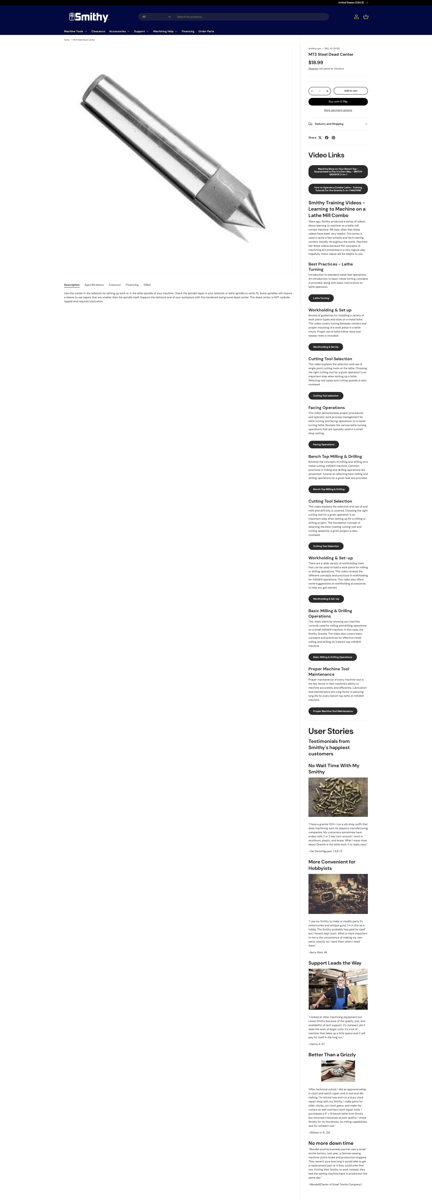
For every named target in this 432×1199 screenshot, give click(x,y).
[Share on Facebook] (326, 137)
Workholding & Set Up (325, 346)
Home (67, 40)
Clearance (98, 31)
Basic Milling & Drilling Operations (332, 657)
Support (139, 31)
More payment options (338, 110)
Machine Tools (73, 31)
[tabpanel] (178, 297)
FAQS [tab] (147, 285)
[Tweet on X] (320, 137)
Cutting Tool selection (326, 395)
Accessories (117, 31)
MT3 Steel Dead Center (84, 40)
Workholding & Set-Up (326, 598)
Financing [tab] (132, 285)
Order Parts (206, 31)
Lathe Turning (321, 298)
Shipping (313, 68)
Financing (188, 31)
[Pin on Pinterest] (333, 137)
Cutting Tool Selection (326, 546)
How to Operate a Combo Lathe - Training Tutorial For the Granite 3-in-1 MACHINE (338, 189)
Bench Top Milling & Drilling (329, 489)
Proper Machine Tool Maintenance (333, 711)
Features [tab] (115, 285)
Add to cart (350, 90)
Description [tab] (72, 285)
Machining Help (163, 31)
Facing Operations (323, 444)
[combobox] (233, 17)
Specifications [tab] (94, 285)
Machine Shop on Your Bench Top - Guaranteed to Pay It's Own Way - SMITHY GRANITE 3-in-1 (338, 171)
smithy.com (314, 48)
